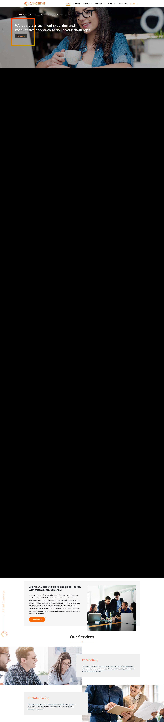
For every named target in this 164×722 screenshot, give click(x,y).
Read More (37, 619)
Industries (100, 3)
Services (87, 3)
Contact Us (122, 3)
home (68, 3)
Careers (111, 3)
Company (76, 3)
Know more (21, 36)
